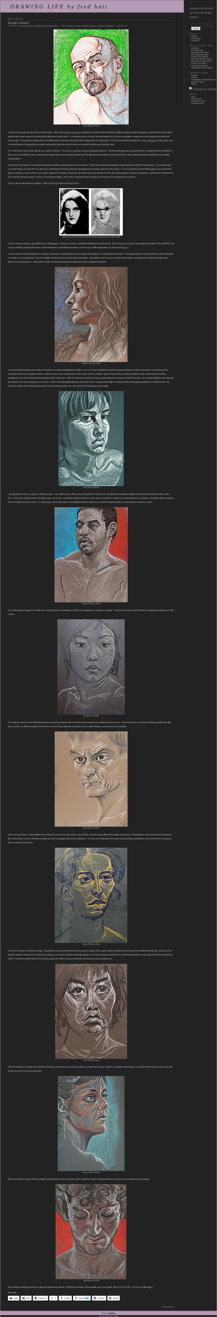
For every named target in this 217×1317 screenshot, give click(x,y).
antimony (195, 48)
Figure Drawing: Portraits (29, 26)
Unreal (115, 1316)
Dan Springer (49, 954)
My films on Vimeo (199, 63)
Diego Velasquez (149, 140)
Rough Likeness (18, 22)
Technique (109, 26)
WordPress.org (197, 103)
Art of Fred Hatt (197, 50)
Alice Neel (163, 140)
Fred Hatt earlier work (200, 52)
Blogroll (194, 36)
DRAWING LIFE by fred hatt (59, 6)
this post (125, 247)
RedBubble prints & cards (201, 68)
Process (93, 26)
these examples (73, 132)
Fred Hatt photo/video (200, 55)
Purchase (195, 40)
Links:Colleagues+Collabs (201, 59)
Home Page (196, 38)
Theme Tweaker (105, 1316)
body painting (101, 378)
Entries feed (196, 99)
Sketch (101, 26)
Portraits (85, 26)
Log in (193, 96)
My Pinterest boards (199, 66)
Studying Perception (49, 26)
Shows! (194, 77)
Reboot (194, 84)
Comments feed (197, 101)
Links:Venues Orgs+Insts (201, 61)
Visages (194, 75)
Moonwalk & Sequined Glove (203, 80)
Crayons (69, 26)
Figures (77, 26)
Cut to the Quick (197, 82)
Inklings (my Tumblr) (199, 57)
